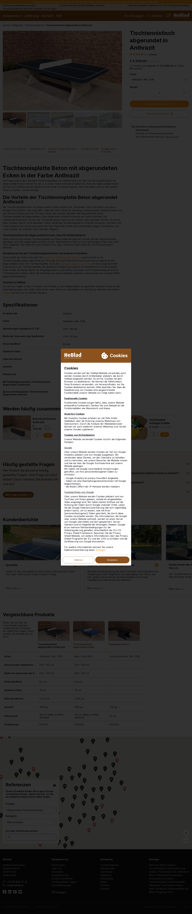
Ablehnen (78, 560)
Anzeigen (101, 550)
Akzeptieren (112, 560)
